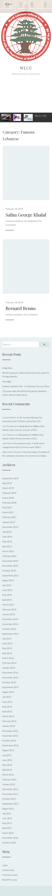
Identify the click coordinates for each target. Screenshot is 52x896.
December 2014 (10, 619)
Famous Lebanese (14, 221)
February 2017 (9, 517)
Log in (5, 865)
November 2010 (10, 837)
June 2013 (7, 701)
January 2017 (8, 522)
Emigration (7, 368)
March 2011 (8, 833)
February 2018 (9, 502)
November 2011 (10, 794)
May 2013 (7, 706)
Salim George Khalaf (26, 215)
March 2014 (8, 658)
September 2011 (10, 803)
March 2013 (8, 716)
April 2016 (7, 546)
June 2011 (7, 818)
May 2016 (7, 541)
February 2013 (9, 721)
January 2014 (8, 667)
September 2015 (10, 575)
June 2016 (7, 536)
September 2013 (10, 687)
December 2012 (10, 731)
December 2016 (10, 527)
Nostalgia (6, 381)
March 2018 (8, 497)
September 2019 (10, 478)
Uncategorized (31, 221)
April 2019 (7, 483)
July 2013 (6, 696)
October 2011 (9, 798)
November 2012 (10, 735)
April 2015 (7, 599)
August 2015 (8, 580)
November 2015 (10, 565)
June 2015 (7, 590)
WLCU (26, 68)
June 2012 (7, 760)
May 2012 (7, 765)
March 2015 (8, 604)
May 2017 (7, 507)
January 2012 (8, 784)
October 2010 (9, 842)
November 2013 (10, 677)
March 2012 (8, 774)
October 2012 (9, 740)
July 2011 (6, 813)
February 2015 (9, 609)
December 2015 (10, 561)
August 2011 (8, 808)
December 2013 (10, 672)
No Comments (31, 314)
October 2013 (9, 682)
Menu (9, 4)
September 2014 (10, 633)
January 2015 (8, 614)
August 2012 (8, 750)
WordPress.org (9, 879)
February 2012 (9, 779)
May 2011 (7, 823)
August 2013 (8, 692)
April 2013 (7, 711)
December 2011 (10, 789)
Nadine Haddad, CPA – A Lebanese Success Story (26, 386)
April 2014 (7, 653)
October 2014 (9, 629)
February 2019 (9, 492)
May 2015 (7, 594)
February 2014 (9, 663)
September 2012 (10, 745)
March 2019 (8, 488)
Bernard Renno (21, 308)
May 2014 (7, 648)
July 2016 (6, 531)
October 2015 (9, 570)
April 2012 (7, 769)
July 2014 (6, 638)
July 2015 (6, 585)
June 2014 (7, 643)
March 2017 (8, 512)
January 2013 (8, 726)
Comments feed (10, 875)
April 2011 (7, 828)
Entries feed (8, 870)
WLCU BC (41, 115)
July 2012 (6, 755)
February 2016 (9, 556)
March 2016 (8, 551)
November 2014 (10, 624)
